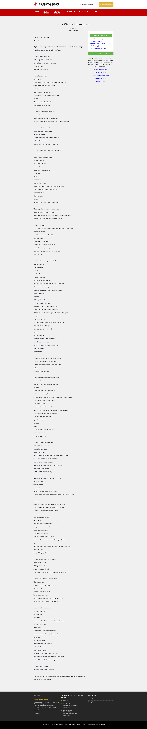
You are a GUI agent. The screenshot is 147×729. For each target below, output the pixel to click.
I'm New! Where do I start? (100, 69)
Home (37, 11)
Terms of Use (91, 698)
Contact (94, 11)
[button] (46, 12)
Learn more (37, 713)
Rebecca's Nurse (94, 45)
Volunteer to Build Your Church (100, 75)
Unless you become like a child (98, 48)
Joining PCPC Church (101, 78)
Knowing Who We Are (95, 46)
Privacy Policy (91, 702)
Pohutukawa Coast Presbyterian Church (68, 724)
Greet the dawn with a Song (97, 43)
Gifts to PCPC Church (101, 72)
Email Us (65, 700)
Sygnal (102, 724)
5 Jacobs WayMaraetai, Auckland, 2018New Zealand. (70, 705)
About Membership (101, 81)
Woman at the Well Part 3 (96, 41)
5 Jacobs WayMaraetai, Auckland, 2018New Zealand (70, 713)
